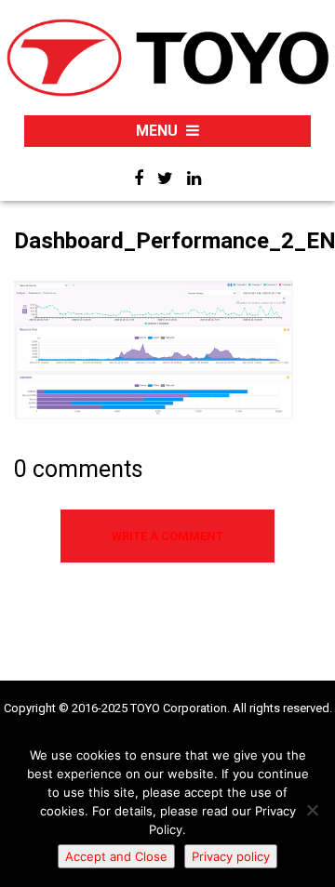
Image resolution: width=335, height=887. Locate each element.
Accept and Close (116, 856)
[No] (311, 810)
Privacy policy (231, 856)
